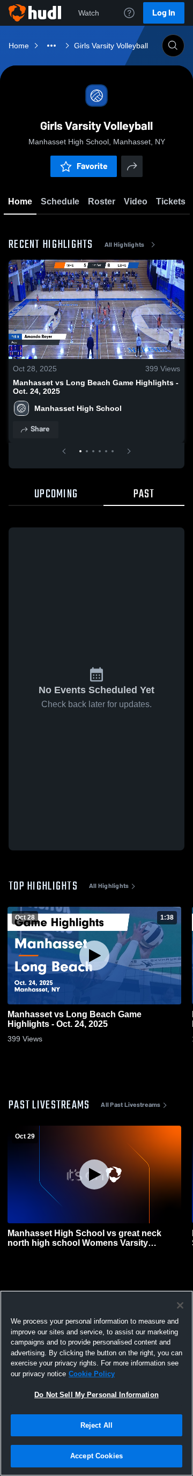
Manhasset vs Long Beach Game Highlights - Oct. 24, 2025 (96, 386)
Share (40, 429)
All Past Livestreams (130, 1104)
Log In (163, 12)
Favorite (92, 166)
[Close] (180, 1305)
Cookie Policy (92, 1374)
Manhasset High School (78, 408)
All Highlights (125, 244)
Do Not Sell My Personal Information (96, 1395)
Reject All (96, 1425)
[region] (96, 1383)
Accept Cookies (96, 1456)
